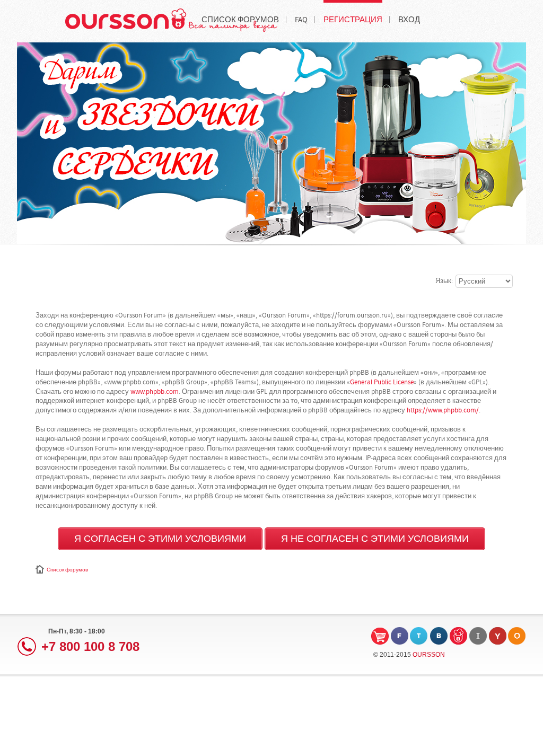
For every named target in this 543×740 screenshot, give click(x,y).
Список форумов (67, 570)
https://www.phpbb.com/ (443, 410)
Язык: (444, 281)
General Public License (382, 382)
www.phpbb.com (154, 391)
